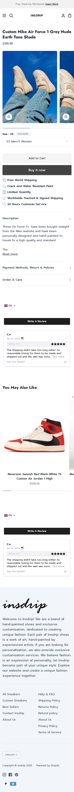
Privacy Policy (47, 726)
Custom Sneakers (15, 700)
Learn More (51, 4)
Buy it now (37, 170)
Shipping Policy (49, 700)
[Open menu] (3, 16)
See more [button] (58, 357)
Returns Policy (48, 707)
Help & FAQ (46, 694)
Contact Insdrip (13, 713)
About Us (9, 719)
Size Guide (23, 134)
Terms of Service (49, 732)
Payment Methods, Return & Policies (28, 267)
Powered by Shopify (47, 765)
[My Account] (62, 15)
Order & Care (12, 280)
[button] (37, 321)
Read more (10, 254)
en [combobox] (10, 305)
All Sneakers (11, 694)
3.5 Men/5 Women (19, 141)
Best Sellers (11, 707)
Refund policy (48, 713)
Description (10, 218)
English (10, 754)
